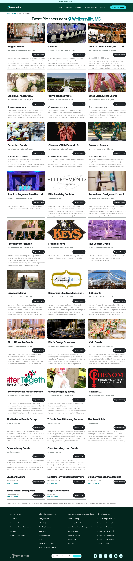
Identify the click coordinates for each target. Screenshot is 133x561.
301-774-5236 (52, 497)
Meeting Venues (45, 527)
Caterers (42, 531)
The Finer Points (96, 419)
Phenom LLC (96, 391)
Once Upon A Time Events (103, 95)
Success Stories (74, 535)
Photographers (44, 535)
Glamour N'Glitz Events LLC (63, 145)
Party (61, 7)
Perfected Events (17, 145)
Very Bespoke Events (60, 95)
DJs (40, 539)
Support (71, 543)
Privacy (13, 531)
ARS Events (95, 293)
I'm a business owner (66, 1)
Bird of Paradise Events (20, 342)
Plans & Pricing (73, 519)
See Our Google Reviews (106, 519)
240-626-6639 (53, 483)
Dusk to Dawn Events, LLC (103, 46)
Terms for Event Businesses (20, 527)
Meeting (78, 7)
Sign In (102, 7)
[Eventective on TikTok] (110, 556)
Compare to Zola (103, 543)
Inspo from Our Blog (46, 543)
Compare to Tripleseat (105, 527)
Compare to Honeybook (105, 531)
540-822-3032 (12, 497)
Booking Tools (73, 531)
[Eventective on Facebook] (95, 556)
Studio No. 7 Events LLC (20, 95)
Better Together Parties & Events (25, 391)
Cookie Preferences (17, 535)
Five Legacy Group (99, 243)
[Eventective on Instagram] (100, 556)
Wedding (69, 7)
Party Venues (44, 519)
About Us (13, 519)
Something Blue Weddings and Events (69, 293)
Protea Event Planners (20, 243)
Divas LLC (53, 46)
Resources (72, 539)
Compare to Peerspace (105, 535)
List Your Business (90, 7)
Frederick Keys (56, 243)
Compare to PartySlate (105, 539)
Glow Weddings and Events (62, 448)
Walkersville (11, 13)
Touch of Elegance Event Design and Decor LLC (34, 194)
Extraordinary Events (18, 448)
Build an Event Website (47, 547)
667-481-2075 (93, 483)
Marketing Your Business (77, 523)
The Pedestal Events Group (22, 419)
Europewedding (17, 293)
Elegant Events (16, 46)
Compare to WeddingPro (106, 523)
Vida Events (95, 342)
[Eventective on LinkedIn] (121, 556)
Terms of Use (15, 523)
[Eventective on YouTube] (116, 556)
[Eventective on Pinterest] (105, 556)
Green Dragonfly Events (61, 391)
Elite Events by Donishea (61, 194)
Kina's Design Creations (61, 342)
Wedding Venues (45, 523)
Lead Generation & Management (80, 527)
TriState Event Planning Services (65, 419)
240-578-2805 (12, 483)
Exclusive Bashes (98, 145)
